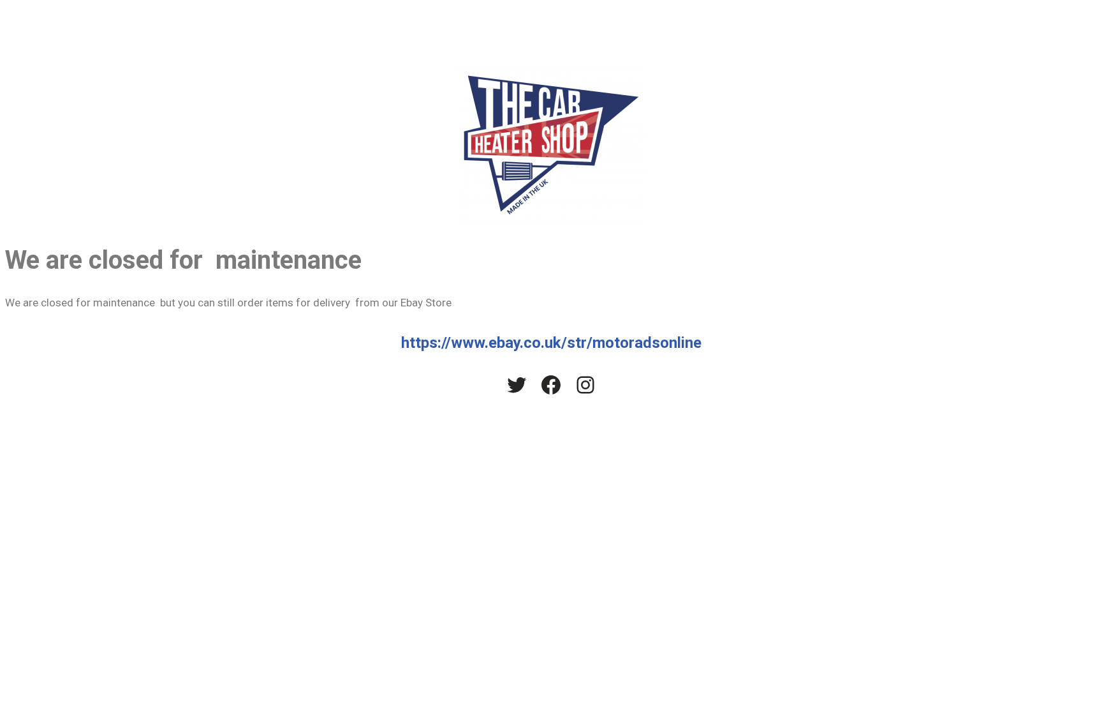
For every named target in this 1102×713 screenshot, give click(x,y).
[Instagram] (585, 384)
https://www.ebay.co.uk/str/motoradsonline (551, 343)
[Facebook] (551, 384)
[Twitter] (516, 384)
